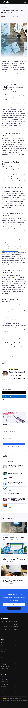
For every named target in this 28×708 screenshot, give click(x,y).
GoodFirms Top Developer (6, 700)
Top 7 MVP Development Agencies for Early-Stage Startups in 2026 (15, 483)
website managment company (9, 250)
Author (4, 363)
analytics (14, 277)
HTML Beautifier (7, 424)
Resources (4, 7)
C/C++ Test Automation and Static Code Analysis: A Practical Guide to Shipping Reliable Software (16, 466)
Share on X (7, 392)
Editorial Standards (16, 705)
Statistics (3, 670)
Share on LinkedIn (8, 396)
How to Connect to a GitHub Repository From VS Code (15, 461)
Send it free (14, 444)
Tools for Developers (6, 657)
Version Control (4, 659)
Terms (9, 705)
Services (3, 644)
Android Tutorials (5, 666)
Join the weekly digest (14, 608)
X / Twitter (11, 636)
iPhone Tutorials (4, 668)
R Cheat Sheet (10, 477)
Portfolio (3, 647)
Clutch (3, 633)
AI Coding (3, 664)
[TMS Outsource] (5, 2)
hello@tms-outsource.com (7, 676)
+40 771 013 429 (5, 679)
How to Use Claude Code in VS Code (15, 493)
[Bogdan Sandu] (5, 373)
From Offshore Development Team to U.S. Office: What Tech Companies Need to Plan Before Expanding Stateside (16, 499)
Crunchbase (17, 633)
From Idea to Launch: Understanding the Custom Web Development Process (16, 473)
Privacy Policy (4, 649)
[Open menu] (25, 2)
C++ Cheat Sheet (11, 455)
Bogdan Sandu (13, 369)
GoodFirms (9, 633)
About (2, 642)
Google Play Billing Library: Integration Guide (15, 488)
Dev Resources (4, 662)
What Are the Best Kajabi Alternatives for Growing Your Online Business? (16, 505)
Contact (3, 651)
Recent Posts (5, 366)
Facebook (4, 636)
